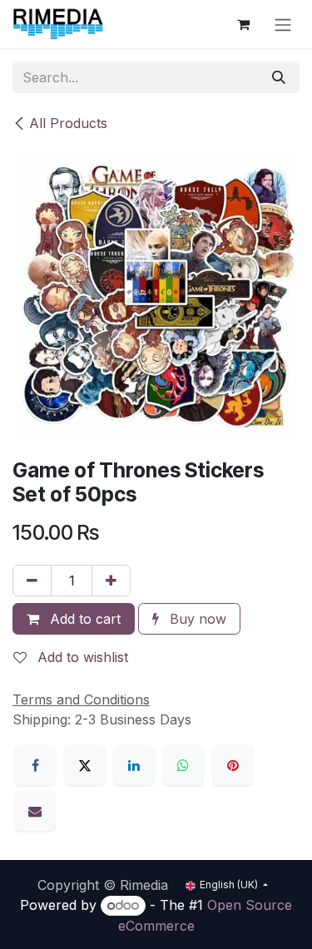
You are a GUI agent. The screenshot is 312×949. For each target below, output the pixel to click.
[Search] (279, 77)
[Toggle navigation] (283, 24)
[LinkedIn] (134, 765)
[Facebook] (35, 765)
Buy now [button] (196, 618)
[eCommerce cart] (243, 24)
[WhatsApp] (183, 765)
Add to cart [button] (83, 618)
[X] (85, 765)
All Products (68, 123)
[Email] (35, 811)
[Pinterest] (233, 765)
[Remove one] (32, 580)
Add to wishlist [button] (80, 657)
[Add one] (111, 580)
